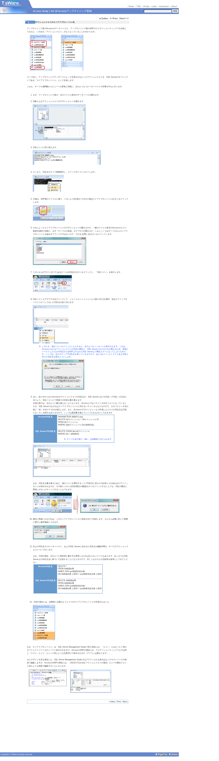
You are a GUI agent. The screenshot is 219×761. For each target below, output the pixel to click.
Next (125, 701)
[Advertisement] (52, 729)
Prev (119, 701)
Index (112, 701)
